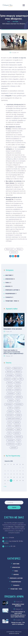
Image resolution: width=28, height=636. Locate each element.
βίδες (21, 379)
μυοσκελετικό (9, 397)
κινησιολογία (11, 393)
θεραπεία (17, 386)
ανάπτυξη (18, 375)
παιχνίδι (17, 407)
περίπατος (10, 411)
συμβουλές (17, 425)
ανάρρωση (7, 379)
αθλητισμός (9, 371)
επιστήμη (10, 386)
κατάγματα (17, 389)
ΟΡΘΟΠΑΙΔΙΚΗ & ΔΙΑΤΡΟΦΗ (11, 290)
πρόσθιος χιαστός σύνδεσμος (13, 418)
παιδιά (10, 407)
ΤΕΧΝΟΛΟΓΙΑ (8, 297)
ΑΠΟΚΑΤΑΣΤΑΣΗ (9, 279)
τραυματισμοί (9, 436)
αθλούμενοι (19, 249)
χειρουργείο (13, 447)
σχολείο (18, 429)
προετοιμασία (10, 415)
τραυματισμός (11, 440)
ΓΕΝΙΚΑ (7, 282)
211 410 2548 (9, 537)
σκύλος (9, 425)
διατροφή (18, 382)
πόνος (9, 422)
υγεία (18, 440)
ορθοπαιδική (18, 397)
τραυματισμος (14, 252)
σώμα (9, 433)
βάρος (15, 379)
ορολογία (11, 400)
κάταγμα (9, 389)
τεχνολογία (16, 433)
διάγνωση (10, 382)
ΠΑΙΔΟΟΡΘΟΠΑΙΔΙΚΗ (10, 293)
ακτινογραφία (10, 375)
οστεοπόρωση (9, 404)
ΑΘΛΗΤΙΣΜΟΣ (8, 275)
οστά (18, 400)
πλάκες (17, 411)
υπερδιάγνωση (11, 443)
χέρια (19, 443)
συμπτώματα (10, 429)
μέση (18, 393)
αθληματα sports (9, 249)
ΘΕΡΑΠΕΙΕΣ (8, 286)
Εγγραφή (14, 507)
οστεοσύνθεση (18, 404)
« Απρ (5, 486)
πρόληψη (18, 415)
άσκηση (8, 368)
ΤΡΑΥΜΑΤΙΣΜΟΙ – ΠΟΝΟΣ (11, 301)
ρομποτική (17, 422)
